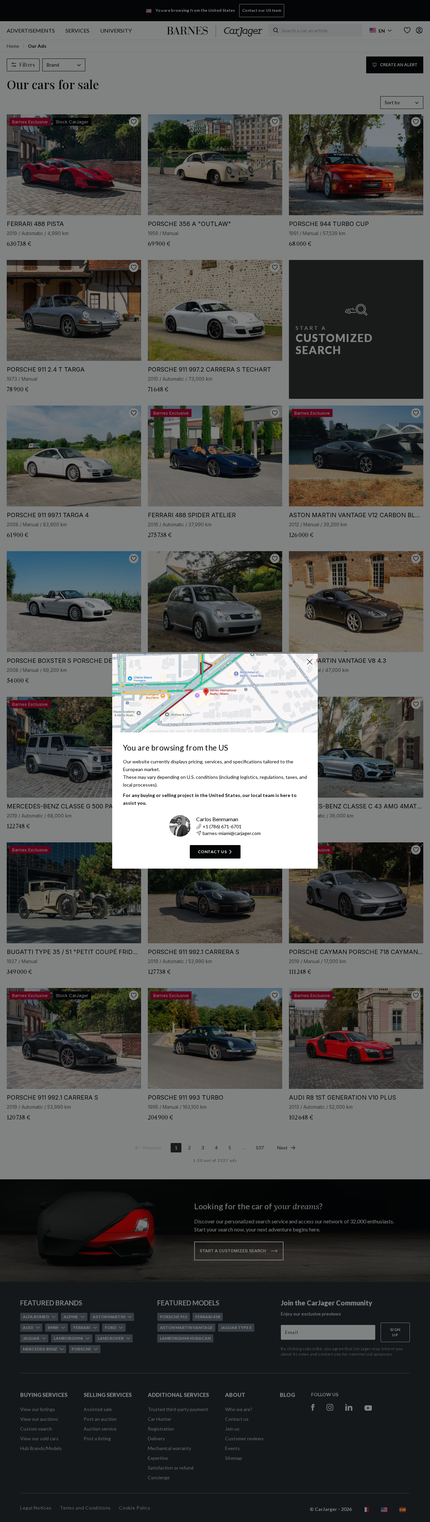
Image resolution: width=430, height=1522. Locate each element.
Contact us (212, 851)
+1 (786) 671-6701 (222, 826)
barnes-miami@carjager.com (232, 833)
